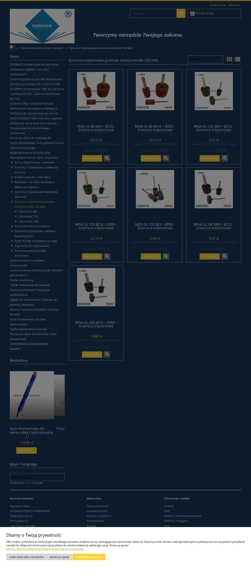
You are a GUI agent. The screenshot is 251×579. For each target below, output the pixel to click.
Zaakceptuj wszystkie (89, 557)
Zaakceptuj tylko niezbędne (26, 557)
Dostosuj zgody (59, 557)
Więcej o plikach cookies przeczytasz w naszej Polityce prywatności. (45, 549)
